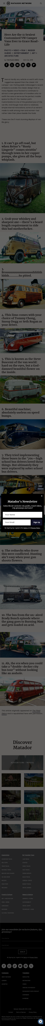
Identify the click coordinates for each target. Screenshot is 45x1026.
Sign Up (36, 522)
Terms (25, 528)
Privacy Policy (35, 528)
